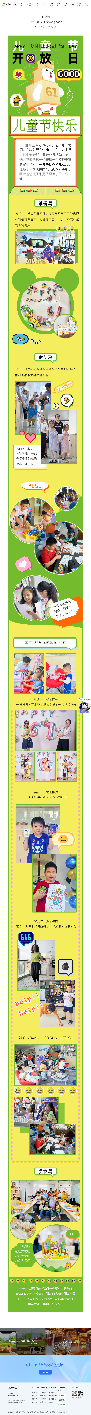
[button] (45, 1372)
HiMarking (41, 27)
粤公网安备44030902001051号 (58, 1412)
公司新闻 (46, 17)
